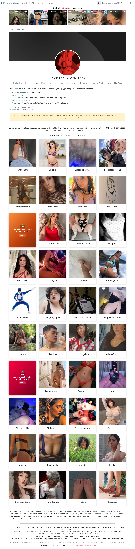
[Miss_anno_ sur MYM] (112, 190)
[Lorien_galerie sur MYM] (82, 337)
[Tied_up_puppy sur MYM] (52, 300)
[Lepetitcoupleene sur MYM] (112, 153)
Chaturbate (49, 3)
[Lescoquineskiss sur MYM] (82, 153)
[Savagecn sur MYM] (82, 374)
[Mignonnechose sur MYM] (82, 227)
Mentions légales (75, 545)
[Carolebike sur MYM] (112, 411)
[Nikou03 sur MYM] (82, 448)
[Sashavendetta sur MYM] (22, 485)
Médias (41, 3)
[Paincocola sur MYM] (52, 448)
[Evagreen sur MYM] (112, 227)
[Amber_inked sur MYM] (112, 264)
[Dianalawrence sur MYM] (52, 374)
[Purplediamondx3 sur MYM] (112, 300)
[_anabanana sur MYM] (22, 153)
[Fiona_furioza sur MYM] (52, 485)
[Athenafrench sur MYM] (112, 337)
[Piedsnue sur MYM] (112, 485)
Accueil (24, 3)
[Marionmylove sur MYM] (52, 227)
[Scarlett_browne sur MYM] (82, 411)
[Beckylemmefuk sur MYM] (22, 190)
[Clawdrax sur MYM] (52, 337)
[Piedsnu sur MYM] (82, 485)
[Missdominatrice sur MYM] (82, 300)
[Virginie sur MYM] (52, 153)
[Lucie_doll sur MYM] (52, 264)
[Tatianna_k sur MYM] (52, 411)
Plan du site (90, 545)
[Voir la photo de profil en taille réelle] (67, 68)
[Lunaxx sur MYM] (22, 337)
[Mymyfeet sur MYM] (82, 264)
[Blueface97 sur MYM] (22, 300)
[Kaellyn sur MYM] (112, 448)
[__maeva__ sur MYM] (22, 448)
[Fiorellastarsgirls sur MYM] (22, 264)
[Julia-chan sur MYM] (82, 190)
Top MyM (32, 3)
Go (131, 3)
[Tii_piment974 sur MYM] (22, 411)
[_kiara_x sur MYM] (112, 374)
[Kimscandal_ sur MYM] (52, 190)
